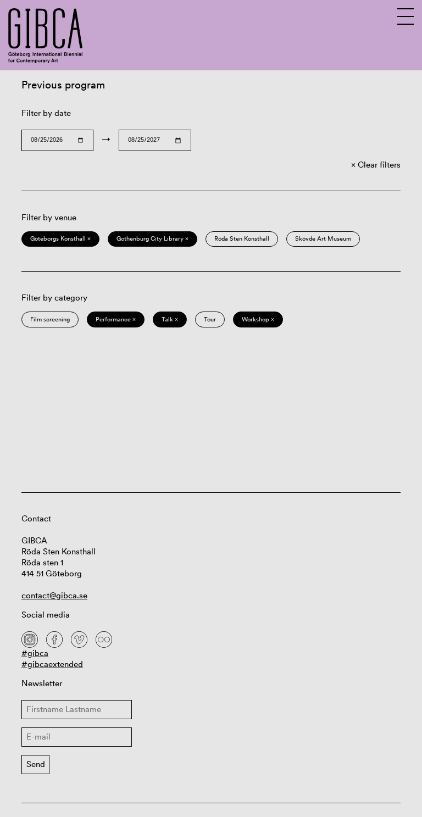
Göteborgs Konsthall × (60, 238)
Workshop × (258, 319)
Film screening (50, 319)
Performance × (116, 319)
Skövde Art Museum (323, 238)
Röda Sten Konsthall (241, 238)
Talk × (170, 319)
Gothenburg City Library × (152, 238)
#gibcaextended (52, 664)
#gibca (34, 653)
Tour (210, 319)
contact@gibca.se (54, 595)
